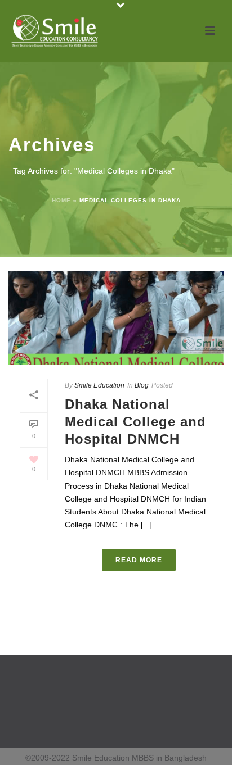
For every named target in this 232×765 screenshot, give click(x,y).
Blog (142, 385)
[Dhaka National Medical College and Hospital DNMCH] (116, 318)
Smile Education (99, 385)
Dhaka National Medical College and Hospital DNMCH (135, 422)
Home (61, 200)
